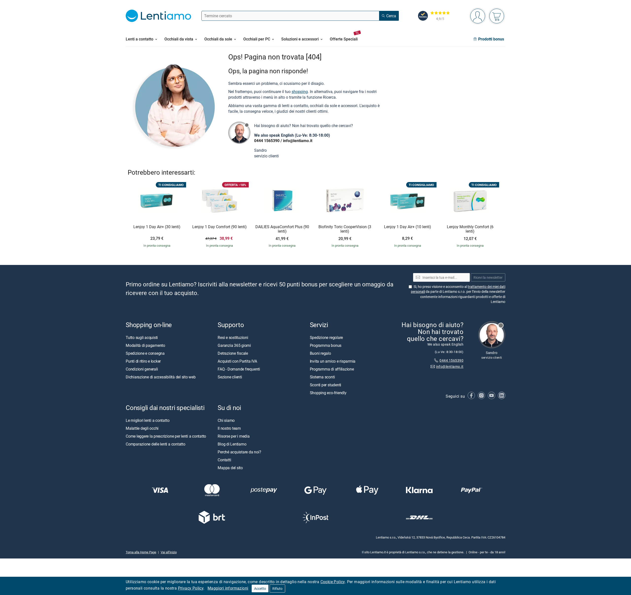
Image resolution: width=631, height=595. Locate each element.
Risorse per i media (233, 436)
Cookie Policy (332, 581)
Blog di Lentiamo (232, 444)
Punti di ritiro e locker (143, 361)
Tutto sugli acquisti (142, 337)
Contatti (224, 460)
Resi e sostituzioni (233, 337)
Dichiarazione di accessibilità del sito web (161, 377)
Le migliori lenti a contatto (147, 420)
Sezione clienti (230, 377)
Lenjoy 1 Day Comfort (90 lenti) (219, 227)
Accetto (260, 588)
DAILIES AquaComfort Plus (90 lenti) (282, 229)
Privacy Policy (191, 588)
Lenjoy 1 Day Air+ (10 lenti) (407, 227)
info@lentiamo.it (297, 140)
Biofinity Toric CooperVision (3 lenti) (344, 229)
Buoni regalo (320, 353)
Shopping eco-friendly (328, 392)
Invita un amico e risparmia (333, 361)
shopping (300, 91)
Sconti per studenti (325, 385)
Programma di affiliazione (332, 369)
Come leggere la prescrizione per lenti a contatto (166, 436)
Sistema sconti (322, 377)
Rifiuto (277, 588)
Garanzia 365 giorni (234, 345)
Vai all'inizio (169, 552)
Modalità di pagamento (145, 345)
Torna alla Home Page (141, 552)
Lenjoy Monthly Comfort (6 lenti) (470, 229)
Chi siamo (226, 420)
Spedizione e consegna (145, 353)
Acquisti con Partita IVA (237, 361)
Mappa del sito (230, 467)
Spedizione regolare (326, 337)
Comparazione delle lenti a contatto (155, 444)
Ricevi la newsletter (488, 277)
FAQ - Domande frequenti (239, 369)
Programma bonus (325, 345)
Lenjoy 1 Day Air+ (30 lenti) (156, 227)
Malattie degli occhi (142, 428)
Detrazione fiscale (233, 353)
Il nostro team (229, 428)
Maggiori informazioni (228, 588)
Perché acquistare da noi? (239, 452)
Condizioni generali (142, 369)
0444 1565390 (267, 140)
